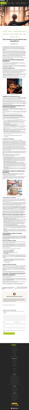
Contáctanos (14, 355)
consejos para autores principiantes (20, 31)
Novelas (15, 359)
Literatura (12, 36)
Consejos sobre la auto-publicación (14, 394)
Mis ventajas (14, 347)
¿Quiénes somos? (14, 346)
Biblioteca (10, 31)
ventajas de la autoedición (8, 62)
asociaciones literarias (15, 208)
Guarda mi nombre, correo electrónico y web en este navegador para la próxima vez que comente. (14, 331)
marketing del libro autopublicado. (19, 221)
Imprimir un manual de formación (14, 382)
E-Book (14, 369)
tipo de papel (7, 255)
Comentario (4, 313)
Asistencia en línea (14, 395)
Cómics (14, 363)
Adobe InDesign (20, 125)
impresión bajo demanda (7, 227)
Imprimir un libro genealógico (14, 381)
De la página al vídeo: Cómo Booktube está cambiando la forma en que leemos (8, 288)
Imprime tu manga (14, 375)
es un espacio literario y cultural (15, 69)
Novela (17, 36)
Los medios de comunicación (14, 389)
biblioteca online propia (12, 268)
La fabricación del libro (14, 399)
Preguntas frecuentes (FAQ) (14, 396)
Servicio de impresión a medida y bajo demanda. (9, 249)
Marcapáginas (14, 368)
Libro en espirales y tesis (14, 364)
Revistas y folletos (14, 362)
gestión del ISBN (10, 266)
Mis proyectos (14, 352)
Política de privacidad (14, 350)
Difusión (14, 400)
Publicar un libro (14, 387)
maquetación (18, 127)
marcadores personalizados (18, 166)
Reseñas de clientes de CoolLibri (14, 356)
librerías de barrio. (12, 201)
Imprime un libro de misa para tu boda (14, 376)
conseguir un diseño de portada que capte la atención (10, 119)
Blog (14, 351)
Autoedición (5, 31)
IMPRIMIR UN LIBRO (14, 358)
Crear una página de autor (14, 388)
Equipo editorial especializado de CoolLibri (14, 296)
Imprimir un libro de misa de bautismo (14, 380)
